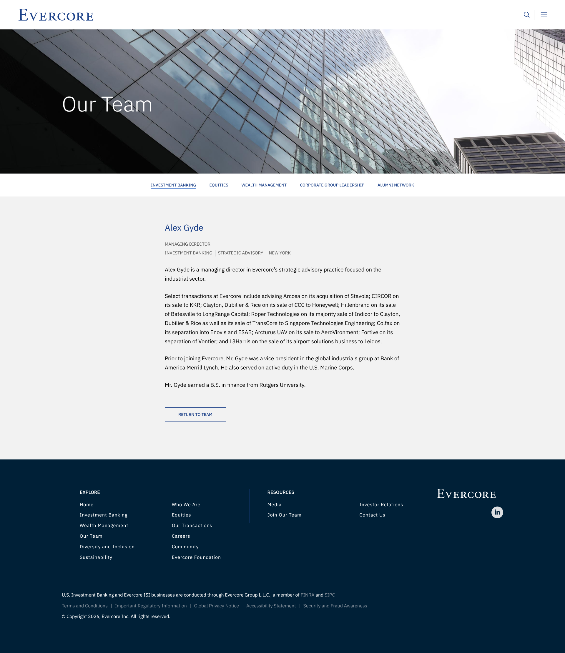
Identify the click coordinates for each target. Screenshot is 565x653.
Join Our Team (284, 515)
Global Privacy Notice (216, 606)
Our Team (91, 536)
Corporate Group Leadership (332, 185)
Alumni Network (396, 185)
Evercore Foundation (196, 557)
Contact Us (372, 515)
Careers (181, 536)
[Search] (527, 15)
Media (274, 505)
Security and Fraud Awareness (335, 606)
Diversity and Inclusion (107, 547)
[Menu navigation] (541, 15)
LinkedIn (497, 512)
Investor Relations (381, 505)
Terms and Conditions (85, 606)
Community (185, 547)
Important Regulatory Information (151, 606)
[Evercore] (271, 15)
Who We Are (186, 505)
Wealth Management (264, 185)
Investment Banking (173, 185)
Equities (218, 185)
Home (87, 505)
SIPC (330, 595)
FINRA (307, 595)
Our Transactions (192, 526)
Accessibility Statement (271, 606)
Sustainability (96, 557)
